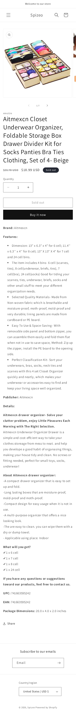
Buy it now (38, 215)
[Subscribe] (59, 663)
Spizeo (31, 707)
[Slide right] (47, 105)
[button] (8, 15)
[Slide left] (28, 105)
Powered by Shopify (46, 707)
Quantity (8, 179)
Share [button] (11, 623)
